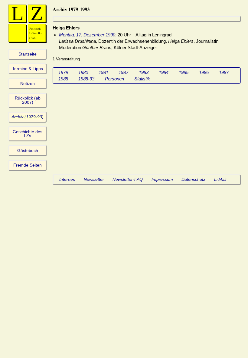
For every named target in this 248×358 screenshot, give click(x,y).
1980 (83, 72)
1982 (123, 72)
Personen (114, 78)
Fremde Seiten (27, 165)
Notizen (27, 83)
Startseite (27, 54)
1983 (143, 72)
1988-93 (86, 78)
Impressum (162, 179)
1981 (103, 72)
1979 (63, 72)
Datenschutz (193, 179)
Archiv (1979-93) (27, 117)
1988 (63, 78)
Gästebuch (27, 150)
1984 (163, 72)
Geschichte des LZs (27, 134)
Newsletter (94, 179)
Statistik (142, 78)
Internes (67, 179)
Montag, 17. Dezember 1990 (87, 34)
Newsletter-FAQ (128, 179)
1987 (224, 72)
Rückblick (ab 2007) (28, 100)
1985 (183, 72)
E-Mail (220, 179)
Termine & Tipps (27, 68)
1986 (204, 72)
